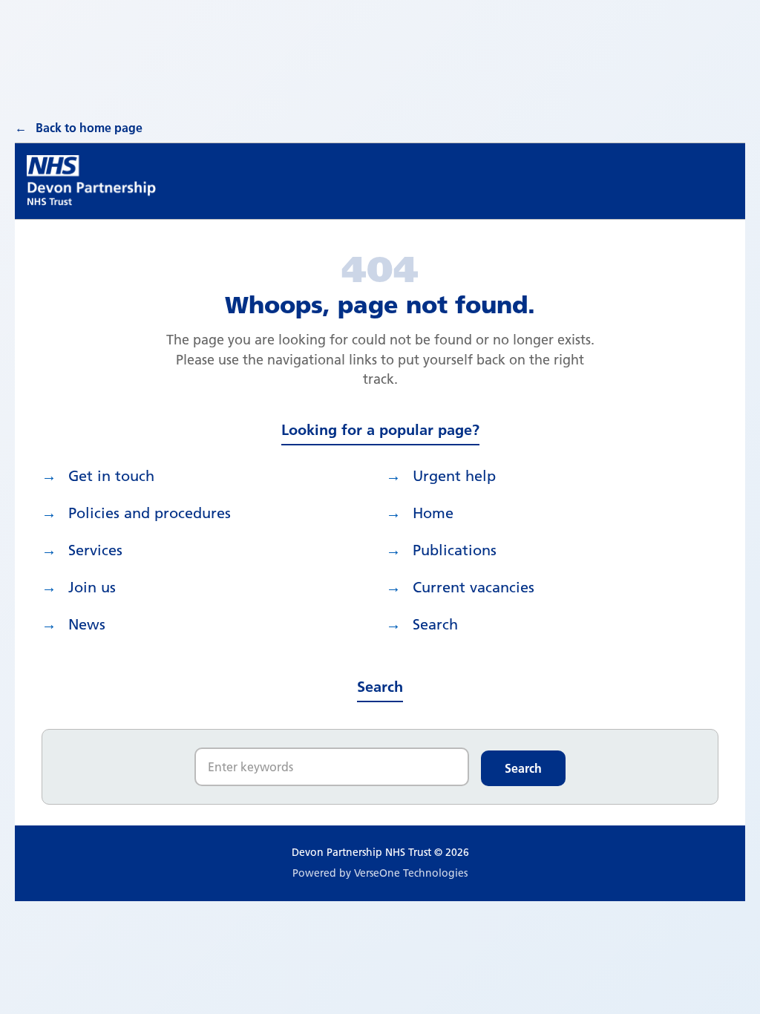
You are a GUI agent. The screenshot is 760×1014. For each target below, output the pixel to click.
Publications (455, 550)
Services (95, 550)
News (86, 624)
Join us (92, 587)
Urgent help (454, 476)
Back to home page (89, 127)
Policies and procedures (149, 513)
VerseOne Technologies (411, 873)
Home (433, 513)
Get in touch (111, 476)
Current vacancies (473, 587)
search (435, 624)
